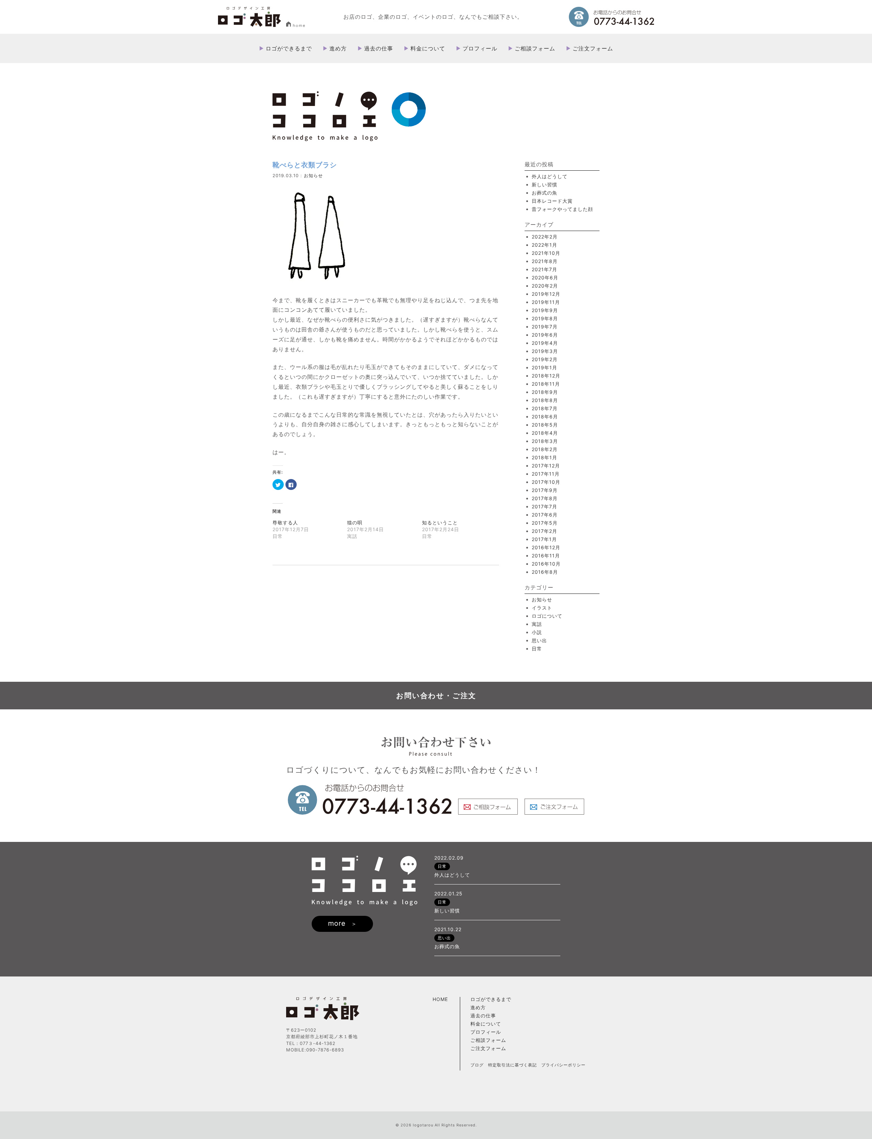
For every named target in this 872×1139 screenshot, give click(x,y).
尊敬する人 (285, 522)
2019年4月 (545, 343)
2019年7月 (545, 326)
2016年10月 (546, 564)
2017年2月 (544, 531)
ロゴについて (547, 616)
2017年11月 (546, 474)
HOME (440, 999)
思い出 (539, 640)
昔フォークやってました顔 (562, 209)
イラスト (542, 608)
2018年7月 (545, 408)
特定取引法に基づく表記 (512, 1064)
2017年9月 (545, 490)
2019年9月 (545, 310)
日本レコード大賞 (552, 201)
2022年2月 (545, 237)
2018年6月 (545, 416)
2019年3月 (545, 351)
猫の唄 (354, 522)
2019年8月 (545, 318)
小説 (537, 632)
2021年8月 (545, 261)
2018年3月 (545, 441)
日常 (537, 648)
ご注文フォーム (593, 48)
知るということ (440, 522)
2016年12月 (546, 547)
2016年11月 (546, 555)
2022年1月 (544, 245)
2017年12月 (546, 465)
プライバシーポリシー (563, 1064)
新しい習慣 (544, 184)
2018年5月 (545, 425)
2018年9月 (545, 392)
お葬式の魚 (544, 193)
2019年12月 (546, 294)
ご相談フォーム (535, 48)
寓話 (537, 624)
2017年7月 (544, 506)
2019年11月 (546, 302)
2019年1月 (544, 367)
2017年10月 (546, 482)
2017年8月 (545, 498)
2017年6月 (545, 515)
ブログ (477, 1064)
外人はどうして (549, 176)
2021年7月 (544, 269)
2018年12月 (546, 376)
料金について (427, 48)
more (337, 923)
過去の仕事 (378, 48)
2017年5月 (545, 523)
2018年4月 (545, 433)
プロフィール (480, 48)
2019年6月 (545, 335)
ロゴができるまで (289, 48)
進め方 (338, 48)
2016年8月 (545, 572)
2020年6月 (545, 277)
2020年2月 (545, 286)
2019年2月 (545, 359)
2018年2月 (545, 449)
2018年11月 (546, 384)
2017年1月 (544, 539)
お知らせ (313, 175)
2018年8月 (545, 400)
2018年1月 (544, 457)
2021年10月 (546, 253)
